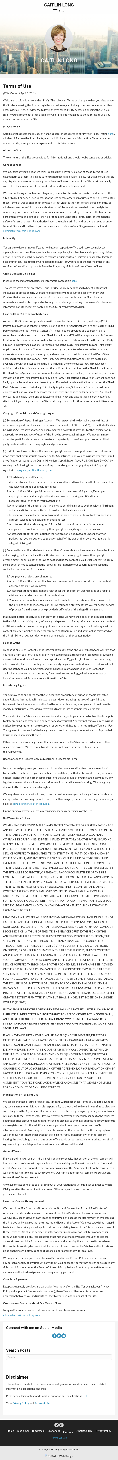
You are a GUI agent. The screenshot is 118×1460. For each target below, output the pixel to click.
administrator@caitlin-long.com (21, 230)
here (110, 133)
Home (10, 1430)
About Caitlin (84, 1430)
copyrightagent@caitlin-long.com (33, 470)
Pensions (68, 1432)
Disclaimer (23, 1430)
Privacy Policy (103, 1430)
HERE (86, 1396)
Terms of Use (59, 1437)
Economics (54, 1430)
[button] (59, 11)
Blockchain (38, 1430)
